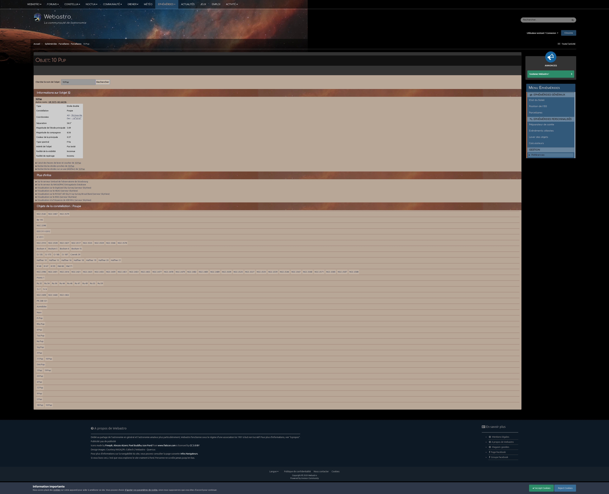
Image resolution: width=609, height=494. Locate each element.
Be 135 (40, 220)
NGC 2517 (76, 243)
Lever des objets (538, 137)
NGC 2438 (41, 295)
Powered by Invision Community (304, 478)
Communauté (111, 4)
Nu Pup (40, 341)
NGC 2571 (319, 272)
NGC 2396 (41, 272)
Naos (39, 312)
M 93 (53, 266)
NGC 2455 (145, 272)
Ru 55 (92, 283)
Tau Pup (40, 335)
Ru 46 (69, 283)
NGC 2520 (238, 272)
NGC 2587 (342, 272)
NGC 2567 (296, 272)
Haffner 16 (66, 260)
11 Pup (40, 359)
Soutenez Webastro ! (539, 74)
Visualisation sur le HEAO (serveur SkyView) (57, 191)
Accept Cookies (542, 488)
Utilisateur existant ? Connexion (542, 33)
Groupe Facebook (499, 457)
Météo (148, 4)
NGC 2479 (180, 272)
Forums (52, 4)
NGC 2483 (203, 272)
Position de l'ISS (538, 106)
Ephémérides (166, 4)
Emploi (216, 4)
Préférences (537, 155)
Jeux (203, 4)
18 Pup (40, 405)
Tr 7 (38, 289)
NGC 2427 (64, 243)
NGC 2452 (64, 295)
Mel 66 (61, 266)
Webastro (33, 4)
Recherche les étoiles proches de (55, 166)
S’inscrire (568, 33)
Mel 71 (69, 266)
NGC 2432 (99, 272)
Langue (273, 471)
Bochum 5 (52, 248)
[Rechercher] (572, 20)
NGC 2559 (99, 243)
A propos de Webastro (503, 442)
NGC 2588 (353, 272)
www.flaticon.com (167, 445)
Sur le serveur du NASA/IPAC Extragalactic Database (61, 184)
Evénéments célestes (541, 130)
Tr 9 (45, 289)
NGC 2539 (272, 272)
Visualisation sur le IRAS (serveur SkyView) (57, 197)
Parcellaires (64, 44)
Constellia (71, 4)
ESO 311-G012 (43, 231)
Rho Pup (41, 324)
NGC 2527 (249, 272)
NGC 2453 (133, 272)
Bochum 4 (41, 248)
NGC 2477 (157, 272)
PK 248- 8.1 (42, 301)
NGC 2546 (284, 272)
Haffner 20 (103, 260)
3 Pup (39, 353)
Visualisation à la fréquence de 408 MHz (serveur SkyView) (64, 200)
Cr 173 (48, 254)
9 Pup (39, 393)
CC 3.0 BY (195, 445)
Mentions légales (500, 437)
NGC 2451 (122, 272)
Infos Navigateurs (189, 453)
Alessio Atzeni (121, 445)
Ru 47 (77, 283)
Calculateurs (536, 143)
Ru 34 (46, 283)
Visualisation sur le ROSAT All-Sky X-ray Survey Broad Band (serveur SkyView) (73, 194)
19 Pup (48, 370)
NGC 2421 (76, 272)
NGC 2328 (52, 243)
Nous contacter (321, 471)
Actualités (188, 4)
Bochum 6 (64, 248)
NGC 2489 (214, 272)
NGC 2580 (330, 272)
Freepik (109, 445)
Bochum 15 (77, 248)
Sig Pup (40, 347)
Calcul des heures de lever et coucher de (59, 163)
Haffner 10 (42, 260)
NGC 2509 (226, 272)
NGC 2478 (168, 272)
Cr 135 (40, 254)
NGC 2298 (41, 225)
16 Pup (49, 359)
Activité (231, 4)
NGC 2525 (87, 243)
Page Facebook (498, 452)
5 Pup (39, 399)
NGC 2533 (261, 272)
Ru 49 (85, 283)
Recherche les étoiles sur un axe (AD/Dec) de (61, 169)
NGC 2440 (52, 295)
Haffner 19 (91, 260)
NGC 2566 (110, 243)
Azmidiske (41, 306)
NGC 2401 (52, 272)
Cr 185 (56, 254)
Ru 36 (54, 283)
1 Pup (39, 370)
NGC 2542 (41, 214)
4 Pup (39, 382)
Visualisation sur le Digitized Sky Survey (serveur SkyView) (64, 188)
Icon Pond (147, 445)
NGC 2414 (64, 272)
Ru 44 (62, 283)
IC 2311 (40, 237)
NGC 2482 (191, 272)
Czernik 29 (75, 254)
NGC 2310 (41, 243)
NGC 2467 (52, 214)
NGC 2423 (87, 272)
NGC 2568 (307, 272)
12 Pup (40, 387)
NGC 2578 (122, 243)
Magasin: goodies (500, 447)
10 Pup (86, 44)
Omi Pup (41, 364)
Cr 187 (65, 254)
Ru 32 (39, 283)
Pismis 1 (40, 278)
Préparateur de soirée (541, 124)
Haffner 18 (79, 260)
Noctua (90, 4)
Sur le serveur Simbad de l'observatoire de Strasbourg (62, 181)
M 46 (39, 266)
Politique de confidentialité (297, 471)
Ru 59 (100, 283)
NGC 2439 (110, 272)
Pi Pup (40, 318)
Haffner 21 (116, 260)
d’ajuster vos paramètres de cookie (141, 490)
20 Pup (40, 376)
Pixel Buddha (135, 445)
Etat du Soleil (536, 100)
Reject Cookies (565, 488)
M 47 (46, 266)
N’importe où (558, 20)
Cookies (336, 471)
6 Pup (39, 330)
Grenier (132, 4)
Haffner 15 (54, 260)
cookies (56, 490)
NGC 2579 (64, 214)
